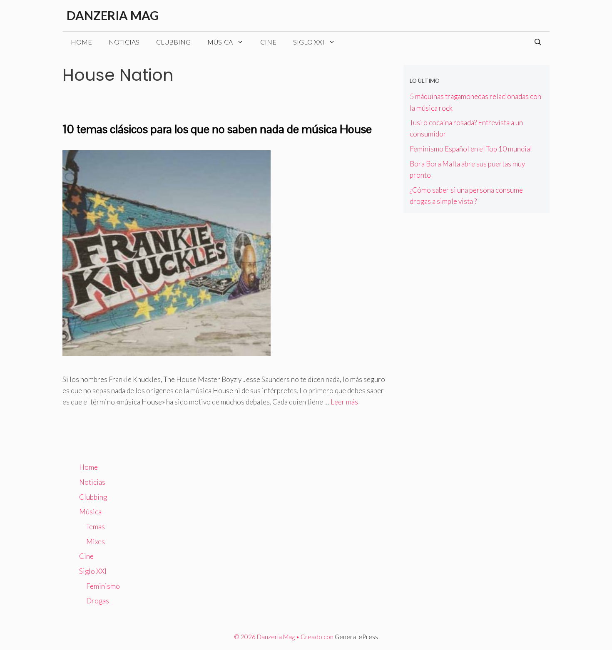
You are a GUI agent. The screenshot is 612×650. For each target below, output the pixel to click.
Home (81, 42)
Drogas (97, 600)
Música (220, 42)
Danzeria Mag (113, 15)
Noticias (124, 42)
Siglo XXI (308, 42)
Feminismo (103, 586)
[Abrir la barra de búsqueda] (538, 42)
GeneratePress (356, 636)
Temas (95, 526)
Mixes (95, 541)
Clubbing (173, 42)
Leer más (344, 401)
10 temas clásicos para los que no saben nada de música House (217, 129)
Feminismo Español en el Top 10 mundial (471, 148)
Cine (268, 42)
